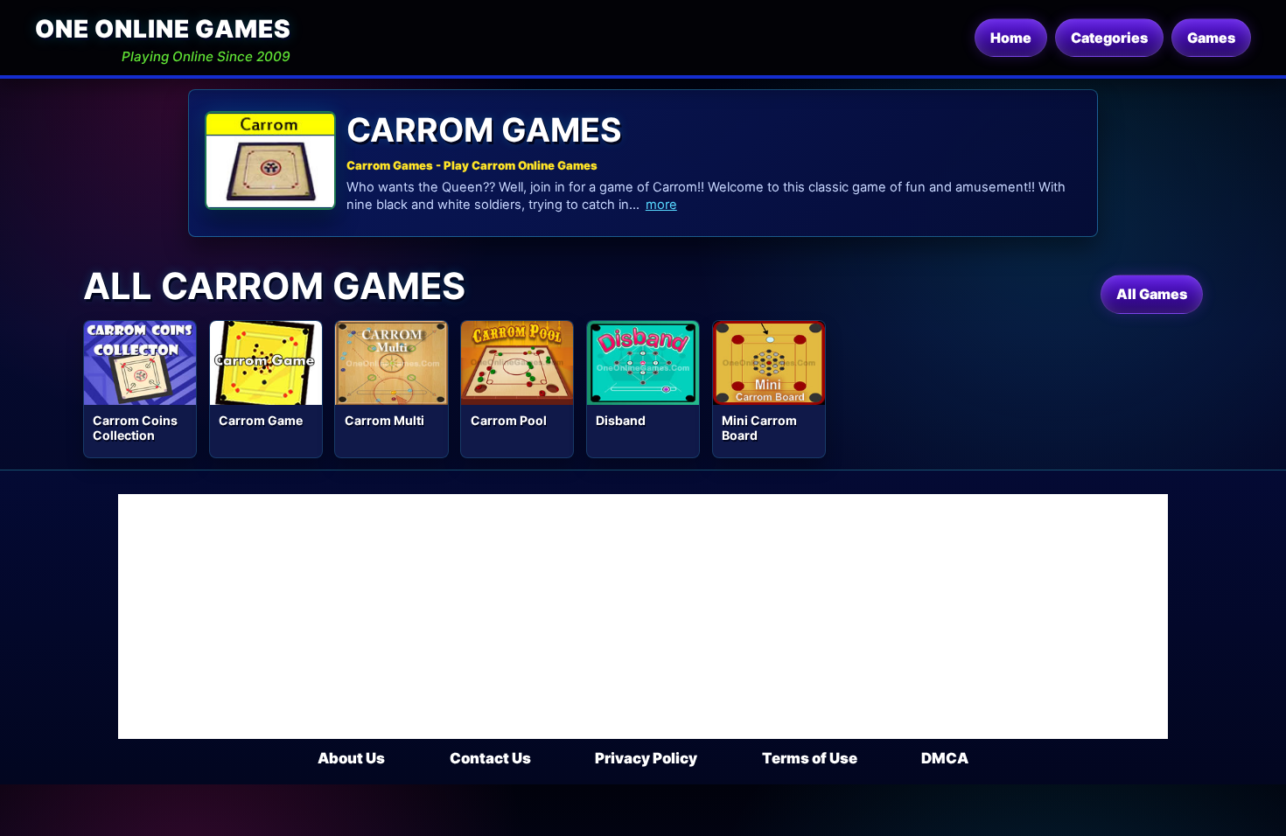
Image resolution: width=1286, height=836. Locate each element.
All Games (1151, 294)
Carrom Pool (509, 420)
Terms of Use (809, 758)
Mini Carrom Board (759, 427)
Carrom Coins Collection (135, 427)
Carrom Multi (384, 420)
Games (1211, 37)
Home (1010, 37)
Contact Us (490, 758)
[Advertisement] (643, 616)
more (661, 204)
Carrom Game (261, 420)
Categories (1109, 37)
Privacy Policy (646, 758)
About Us (351, 758)
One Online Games (162, 29)
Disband (621, 420)
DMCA (944, 758)
